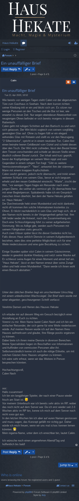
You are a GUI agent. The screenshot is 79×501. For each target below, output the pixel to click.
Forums (24, 43)
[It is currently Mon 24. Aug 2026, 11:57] (75, 55)
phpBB (28, 492)
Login (7, 49)
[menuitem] (63, 485)
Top (76, 445)
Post (10, 69)
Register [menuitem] (77, 43)
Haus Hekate (10, 43)
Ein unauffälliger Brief (21, 63)
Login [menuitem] (70, 43)
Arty (44, 495)
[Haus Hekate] (39, 20)
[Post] (3, 95)
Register (20, 49)
